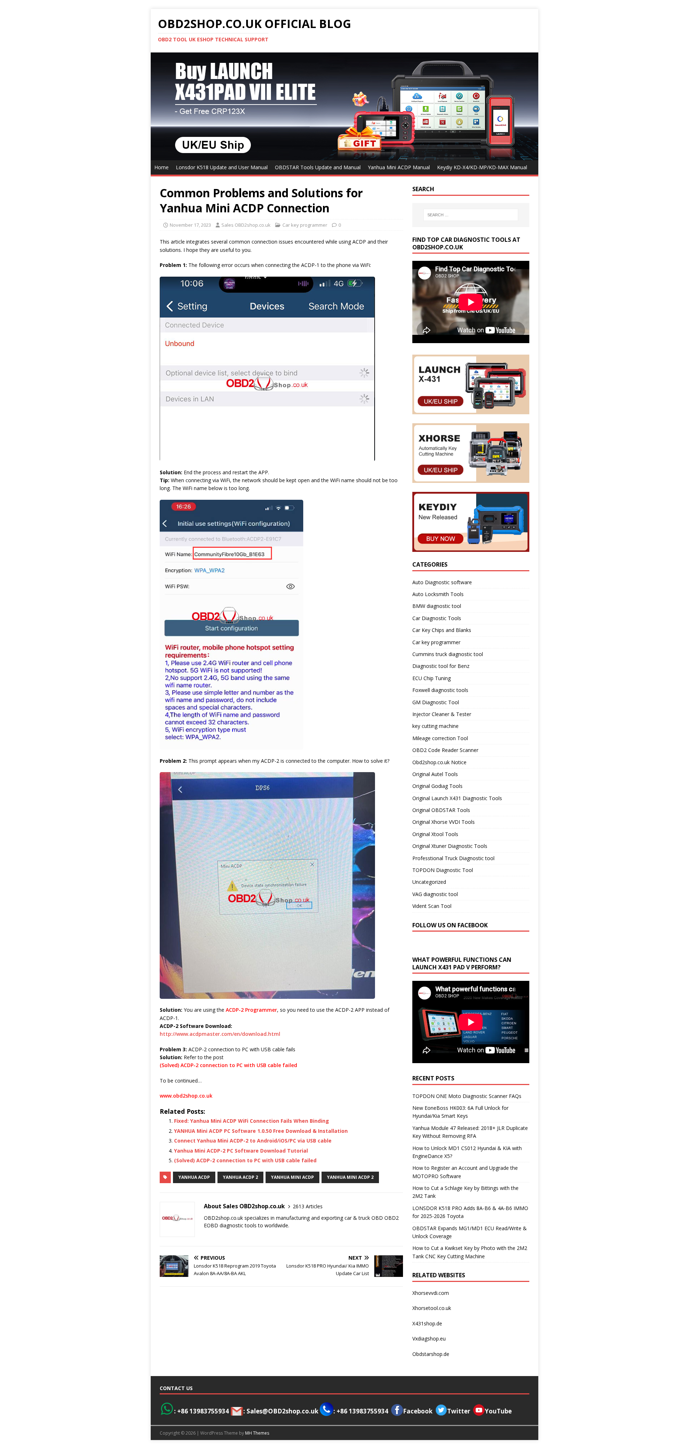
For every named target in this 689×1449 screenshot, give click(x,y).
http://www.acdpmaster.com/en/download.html (220, 1033)
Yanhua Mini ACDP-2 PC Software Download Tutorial (241, 1150)
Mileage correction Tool (440, 738)
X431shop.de (427, 1323)
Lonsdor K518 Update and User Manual (222, 167)
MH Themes (257, 1433)
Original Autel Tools (435, 774)
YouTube (498, 1411)
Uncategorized (429, 881)
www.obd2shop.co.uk (186, 1095)
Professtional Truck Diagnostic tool (453, 858)
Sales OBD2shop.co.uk (246, 225)
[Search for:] (471, 215)
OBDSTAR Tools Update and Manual (318, 167)
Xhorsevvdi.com (430, 1292)
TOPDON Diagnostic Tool (442, 870)
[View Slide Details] (344, 106)
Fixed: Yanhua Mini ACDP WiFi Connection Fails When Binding (251, 1120)
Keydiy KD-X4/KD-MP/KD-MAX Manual (482, 167)
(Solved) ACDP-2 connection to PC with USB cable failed (228, 1065)
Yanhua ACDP (194, 1177)
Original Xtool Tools (435, 834)
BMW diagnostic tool (436, 606)
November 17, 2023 (190, 225)
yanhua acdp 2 (240, 1177)
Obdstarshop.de (430, 1354)
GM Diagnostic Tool (435, 702)
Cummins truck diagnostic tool (447, 654)
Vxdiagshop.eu (429, 1338)
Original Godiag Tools (437, 786)
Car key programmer (304, 225)
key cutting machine (435, 726)
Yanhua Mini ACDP (292, 1177)
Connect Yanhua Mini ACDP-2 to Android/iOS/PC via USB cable (253, 1140)
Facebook (417, 1411)
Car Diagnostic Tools (436, 618)
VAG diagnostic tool (435, 894)
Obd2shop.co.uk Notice (439, 762)
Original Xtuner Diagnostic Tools (449, 846)
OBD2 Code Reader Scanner (445, 750)
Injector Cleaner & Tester (441, 714)
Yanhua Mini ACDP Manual (399, 167)
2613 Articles (308, 1206)
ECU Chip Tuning (431, 678)
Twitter (458, 1411)
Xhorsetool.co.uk (431, 1308)
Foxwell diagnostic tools (440, 690)
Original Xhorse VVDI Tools (443, 821)
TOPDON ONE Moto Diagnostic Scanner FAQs (466, 1096)
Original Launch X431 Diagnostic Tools (457, 798)
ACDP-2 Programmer (251, 1009)
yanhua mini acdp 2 (350, 1177)
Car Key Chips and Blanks (441, 630)
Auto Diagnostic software (442, 582)
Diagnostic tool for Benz (440, 666)
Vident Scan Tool (431, 906)
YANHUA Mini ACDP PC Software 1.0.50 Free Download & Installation (261, 1130)
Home (161, 167)
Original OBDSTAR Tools (441, 810)
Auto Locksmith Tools (438, 594)
